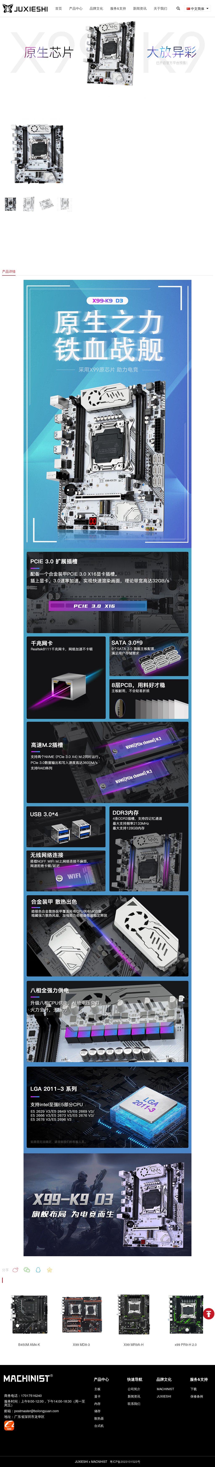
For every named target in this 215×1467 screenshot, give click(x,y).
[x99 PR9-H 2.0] (186, 1336)
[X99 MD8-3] (81, 1336)
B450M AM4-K (29, 1344)
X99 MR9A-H (134, 1344)
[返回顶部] (208, 1313)
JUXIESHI (125, 97)
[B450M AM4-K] (29, 1336)
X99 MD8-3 (81, 1344)
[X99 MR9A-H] (133, 1336)
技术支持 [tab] (30, 271)
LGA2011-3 (179, 97)
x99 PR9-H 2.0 (186, 1344)
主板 (143, 97)
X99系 (159, 97)
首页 (107, 97)
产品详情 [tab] (9, 271)
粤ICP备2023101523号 (125, 1461)
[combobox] (197, 8)
